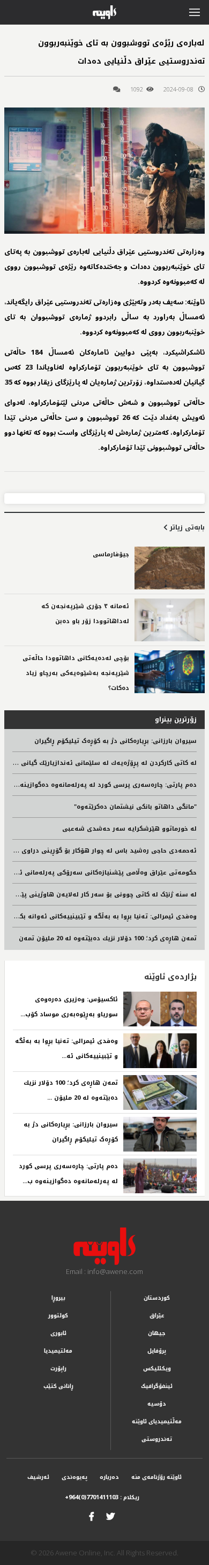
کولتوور (58, 1315)
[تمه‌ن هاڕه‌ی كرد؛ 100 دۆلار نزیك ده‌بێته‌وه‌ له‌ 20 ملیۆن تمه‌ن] (160, 1092)
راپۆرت (58, 1368)
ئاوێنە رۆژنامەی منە (156, 1477)
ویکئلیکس (157, 1368)
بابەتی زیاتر (186, 527)
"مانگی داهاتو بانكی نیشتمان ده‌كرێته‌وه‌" (135, 806)
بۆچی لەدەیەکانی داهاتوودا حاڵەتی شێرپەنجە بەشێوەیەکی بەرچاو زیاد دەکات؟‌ (76, 673)
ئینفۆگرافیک (157, 1386)
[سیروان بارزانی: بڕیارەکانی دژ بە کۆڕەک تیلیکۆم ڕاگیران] (160, 1134)
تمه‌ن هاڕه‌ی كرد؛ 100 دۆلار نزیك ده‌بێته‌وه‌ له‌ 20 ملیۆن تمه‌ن (108, 938)
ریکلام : (102, 1497)
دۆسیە (156, 1404)
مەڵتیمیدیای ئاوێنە (157, 1421)
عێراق (157, 1315)
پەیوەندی (74, 1477)
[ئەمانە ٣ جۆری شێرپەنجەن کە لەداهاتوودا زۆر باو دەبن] (170, 620)
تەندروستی (156, 1439)
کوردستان (157, 1298)
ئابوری (58, 1333)
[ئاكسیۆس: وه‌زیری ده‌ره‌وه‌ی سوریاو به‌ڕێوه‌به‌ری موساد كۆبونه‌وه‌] (160, 1009)
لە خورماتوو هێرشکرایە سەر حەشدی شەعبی (129, 828)
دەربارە (109, 1477)
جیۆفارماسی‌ (111, 554)
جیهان (157, 1333)
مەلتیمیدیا (58, 1351)
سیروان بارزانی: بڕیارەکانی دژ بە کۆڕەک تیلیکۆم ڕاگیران (115, 741)
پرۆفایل (156, 1351)
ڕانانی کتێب (58, 1386)
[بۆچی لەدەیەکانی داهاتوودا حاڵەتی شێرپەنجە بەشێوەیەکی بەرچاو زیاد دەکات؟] (170, 671)
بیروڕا (58, 1298)
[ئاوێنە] (104, 1246)
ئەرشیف (38, 1477)
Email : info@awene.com (104, 1271)
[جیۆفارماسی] (170, 568)
